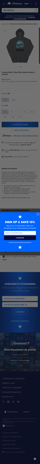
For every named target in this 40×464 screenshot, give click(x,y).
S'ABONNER (20, 238)
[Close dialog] (38, 214)
